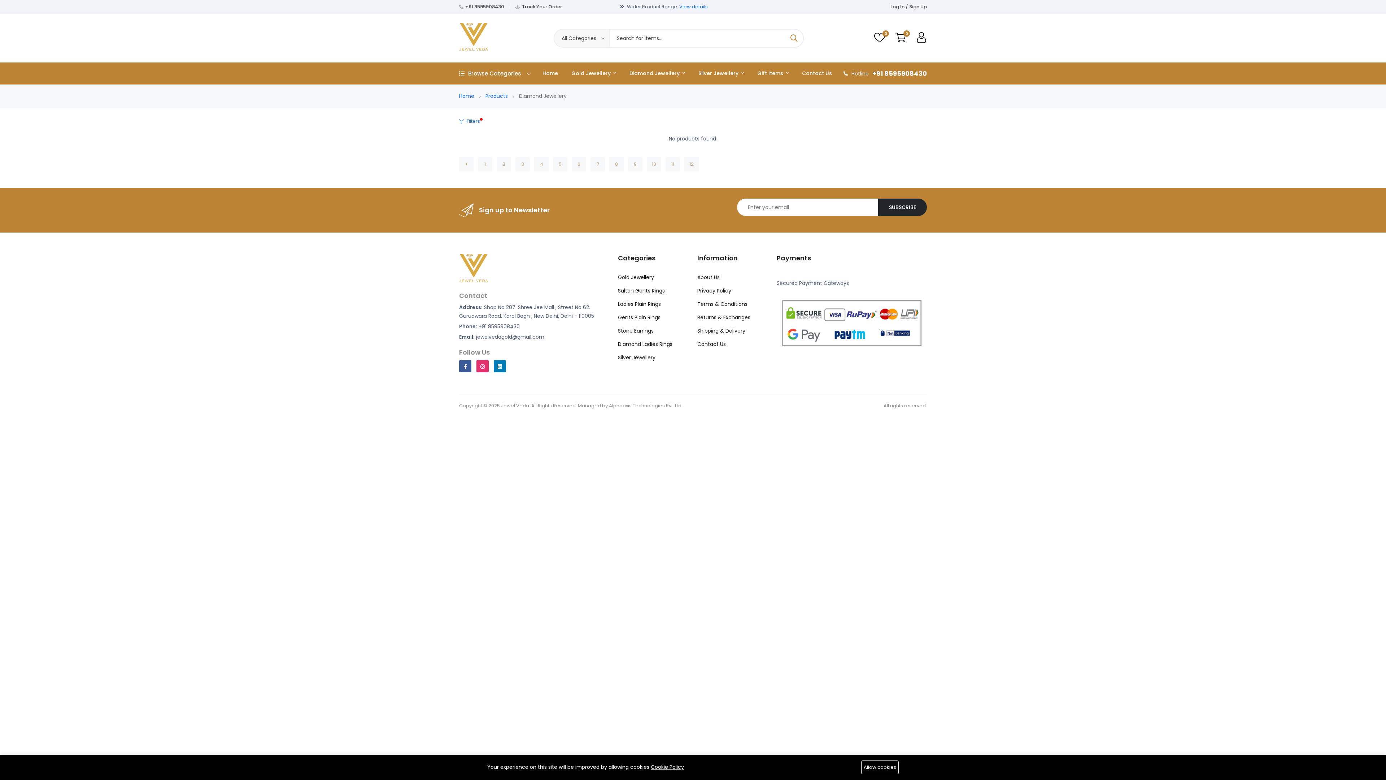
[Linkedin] (500, 366)
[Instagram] (482, 366)
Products (496, 96)
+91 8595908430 (484, 6)
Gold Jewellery (591, 73)
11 (672, 164)
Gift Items (771, 73)
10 (654, 164)
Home (550, 73)
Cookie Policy (667, 767)
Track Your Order (542, 6)
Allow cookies (880, 767)
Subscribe (902, 207)
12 (691, 164)
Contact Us (817, 73)
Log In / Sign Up (908, 6)
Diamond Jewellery (655, 73)
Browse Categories (494, 73)
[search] (794, 38)
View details (693, 6)
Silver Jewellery (719, 73)
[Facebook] (465, 366)
